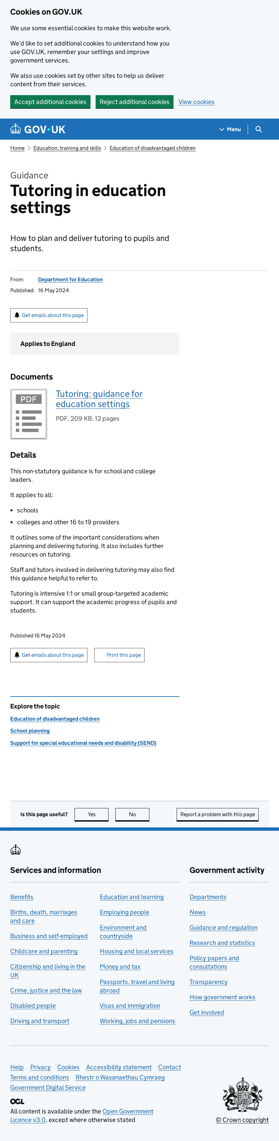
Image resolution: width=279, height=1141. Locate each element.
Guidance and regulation (224, 927)
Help (17, 1067)
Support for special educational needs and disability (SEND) (83, 743)
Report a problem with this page (217, 814)
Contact (169, 1067)
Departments (208, 897)
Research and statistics (222, 943)
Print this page (124, 655)
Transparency (209, 982)
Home (17, 148)
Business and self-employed (49, 936)
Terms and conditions (39, 1077)
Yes (98, 814)
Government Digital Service (48, 1087)
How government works (223, 997)
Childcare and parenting (44, 951)
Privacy (40, 1067)
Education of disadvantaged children (153, 148)
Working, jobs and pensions (137, 1021)
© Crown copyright (242, 1120)
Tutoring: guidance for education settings (99, 398)
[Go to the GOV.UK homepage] (37, 129)
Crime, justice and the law (46, 990)
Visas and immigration (130, 1006)
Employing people (124, 912)
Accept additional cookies (50, 102)
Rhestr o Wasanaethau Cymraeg (120, 1077)
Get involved (207, 1012)
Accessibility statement (119, 1067)
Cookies (68, 1067)
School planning (30, 730)
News (198, 912)
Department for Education (70, 279)
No (139, 814)
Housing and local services (137, 951)
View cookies (197, 102)
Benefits (21, 897)
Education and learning (132, 897)
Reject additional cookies (134, 102)
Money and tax (120, 966)
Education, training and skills (67, 148)
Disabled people (33, 1006)
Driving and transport (39, 1021)
